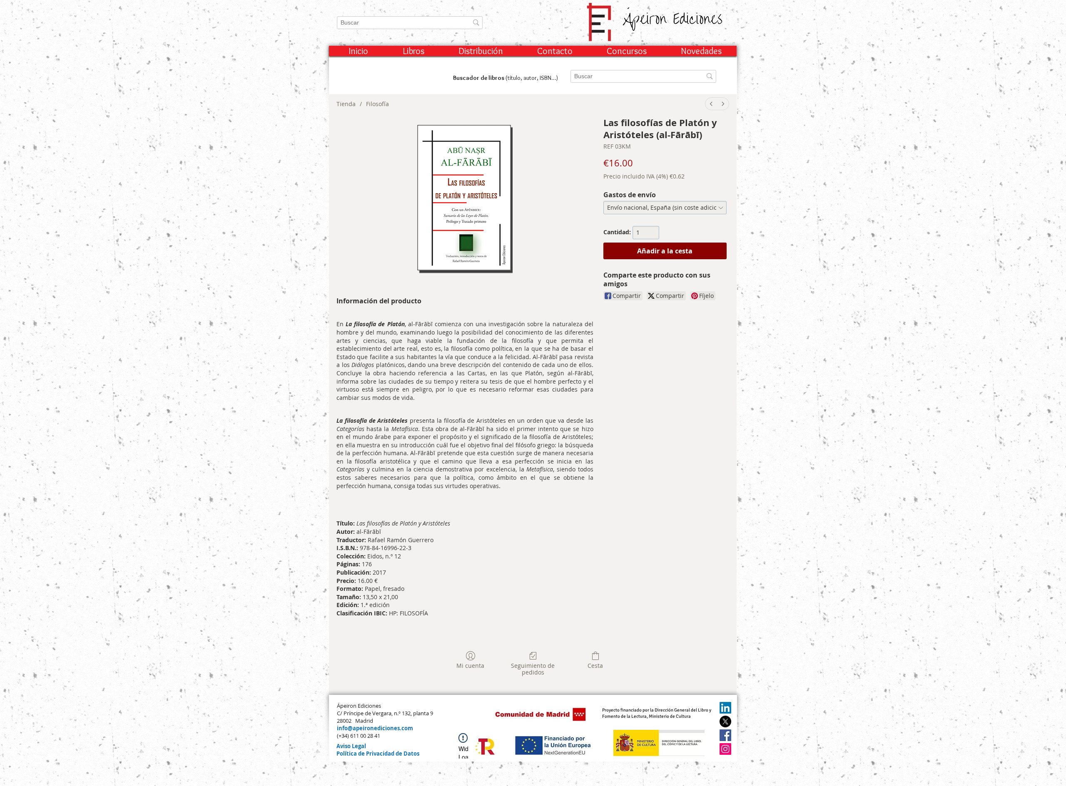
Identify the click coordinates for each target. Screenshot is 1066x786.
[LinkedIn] (725, 708)
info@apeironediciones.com (375, 728)
